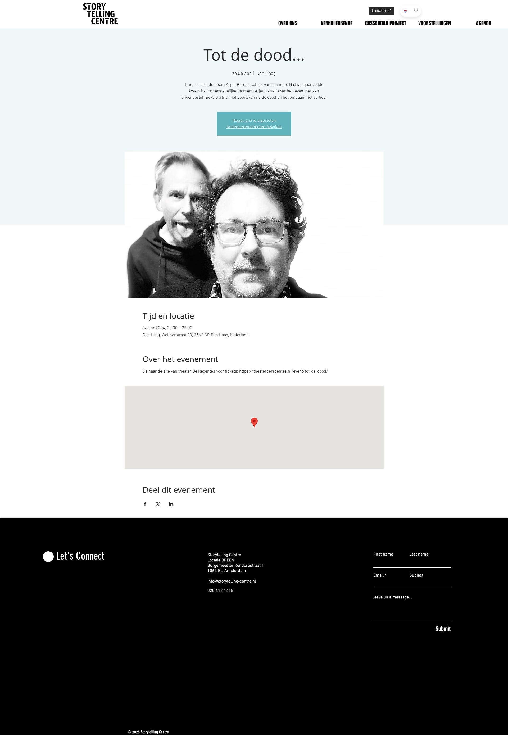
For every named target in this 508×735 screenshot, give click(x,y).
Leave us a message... (392, 597)
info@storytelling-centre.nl (231, 581)
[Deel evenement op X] (158, 504)
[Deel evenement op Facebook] (145, 504)
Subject (416, 575)
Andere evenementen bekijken (254, 127)
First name (383, 554)
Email (378, 575)
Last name (418, 554)
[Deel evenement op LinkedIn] (171, 504)
